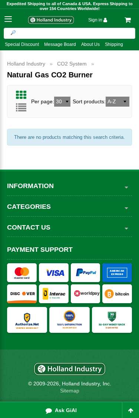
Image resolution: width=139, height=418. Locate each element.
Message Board (60, 44)
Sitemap (69, 391)
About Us (90, 44)
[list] (21, 107)
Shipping (114, 44)
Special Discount (22, 44)
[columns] (21, 95)
